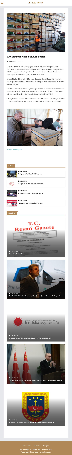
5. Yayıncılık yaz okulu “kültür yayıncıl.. (30, 174)
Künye (37, 446)
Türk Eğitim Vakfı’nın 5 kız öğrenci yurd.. (30, 203)
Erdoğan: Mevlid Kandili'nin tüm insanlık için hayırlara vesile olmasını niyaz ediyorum (35, 380)
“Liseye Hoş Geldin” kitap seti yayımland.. (31, 184)
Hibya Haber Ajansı (36, 452)
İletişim (46, 446)
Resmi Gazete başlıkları (16, 254)
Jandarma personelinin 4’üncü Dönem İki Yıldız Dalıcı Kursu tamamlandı (31, 422)
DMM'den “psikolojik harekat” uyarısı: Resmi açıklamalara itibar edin (30, 338)
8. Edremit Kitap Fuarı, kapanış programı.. (31, 193)
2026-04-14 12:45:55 (15, 61)
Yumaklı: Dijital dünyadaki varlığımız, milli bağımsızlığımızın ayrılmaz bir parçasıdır (35, 296)
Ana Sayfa (27, 446)
